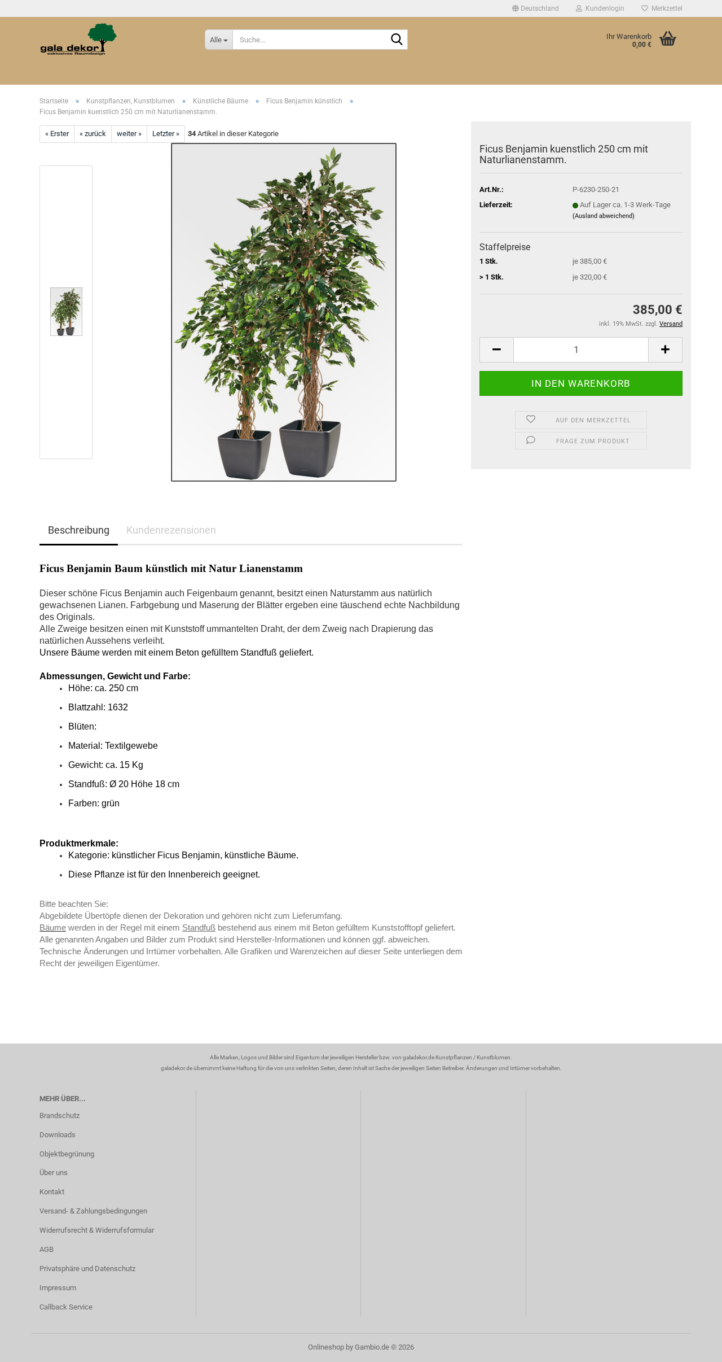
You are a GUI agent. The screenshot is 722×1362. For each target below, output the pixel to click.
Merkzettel (665, 8)
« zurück (93, 133)
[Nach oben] (691, 1345)
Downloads (57, 1134)
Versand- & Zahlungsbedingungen (93, 1211)
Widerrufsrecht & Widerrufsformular (96, 1230)
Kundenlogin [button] (603, 8)
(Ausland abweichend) (604, 216)
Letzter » (165, 133)
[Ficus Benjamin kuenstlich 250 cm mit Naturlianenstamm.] (284, 311)
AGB (46, 1249)
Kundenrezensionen (171, 530)
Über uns (53, 1172)
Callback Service (66, 1307)
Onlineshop (326, 1347)
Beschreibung (78, 530)
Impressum (57, 1288)
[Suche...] (397, 40)
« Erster (57, 133)
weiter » (129, 133)
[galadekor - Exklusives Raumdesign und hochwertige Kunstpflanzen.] (113, 39)
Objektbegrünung (66, 1154)
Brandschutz (59, 1115)
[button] (535, 8)
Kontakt (51, 1192)
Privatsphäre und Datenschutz (87, 1268)
